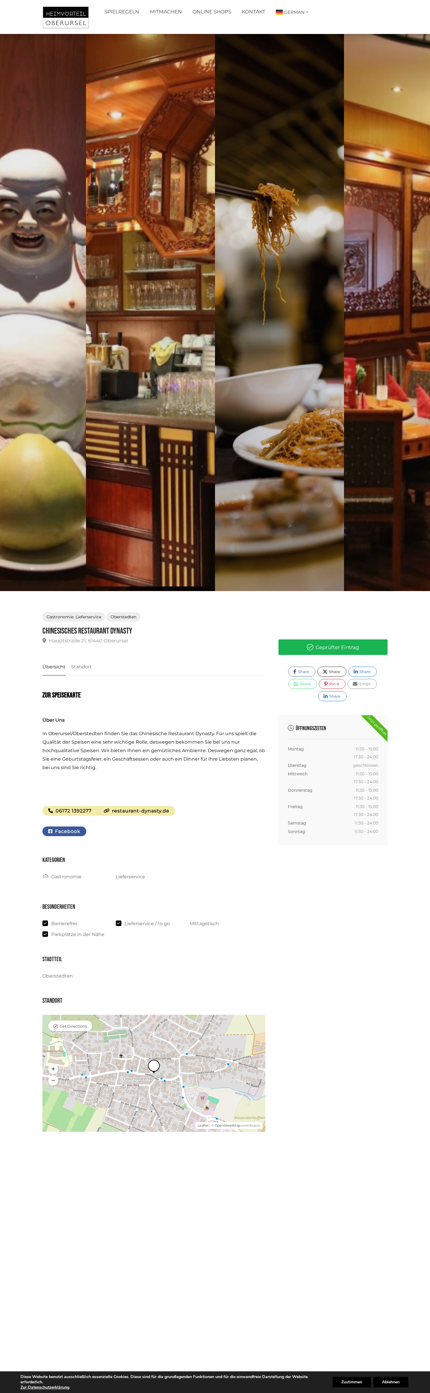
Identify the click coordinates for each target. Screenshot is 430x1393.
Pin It (333, 684)
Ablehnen (391, 1382)
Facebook (67, 831)
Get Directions (73, 1026)
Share (303, 671)
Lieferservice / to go (147, 923)
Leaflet (203, 1125)
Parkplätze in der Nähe (77, 934)
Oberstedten (123, 617)
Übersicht (54, 667)
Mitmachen (166, 12)
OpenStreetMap (227, 1125)
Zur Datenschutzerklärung (44, 1387)
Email (364, 684)
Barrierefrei (64, 923)
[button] (53, 1069)
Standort (81, 667)
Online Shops (211, 12)
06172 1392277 (73, 811)
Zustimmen (351, 1382)
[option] (279, 312)
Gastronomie (60, 617)
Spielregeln (121, 12)
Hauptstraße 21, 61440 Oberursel (88, 641)
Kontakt (253, 12)
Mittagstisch (204, 923)
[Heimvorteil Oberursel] (65, 18)
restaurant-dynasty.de (140, 811)
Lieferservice (88, 617)
